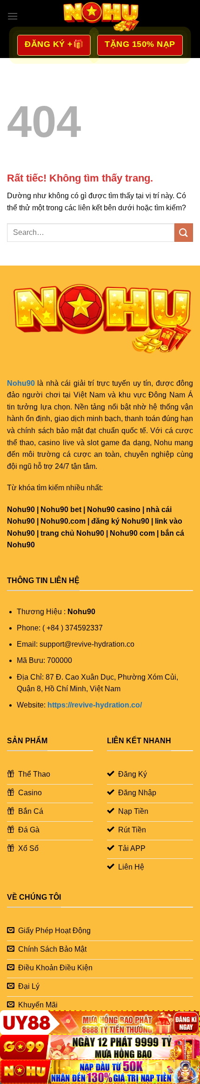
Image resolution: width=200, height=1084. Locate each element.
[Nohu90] (100, 16)
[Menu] (12, 16)
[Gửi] (183, 232)
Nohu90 (21, 383)
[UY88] (100, 1022)
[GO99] (100, 1047)
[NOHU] (100, 1071)
